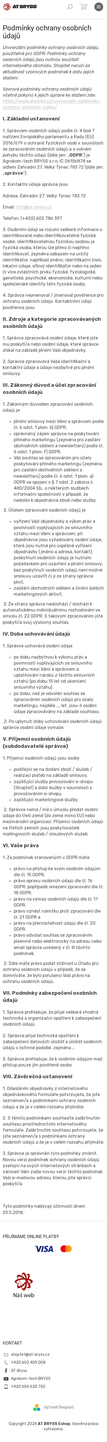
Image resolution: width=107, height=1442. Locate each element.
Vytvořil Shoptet (59, 1407)
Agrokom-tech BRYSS (30, 1378)
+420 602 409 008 (28, 1362)
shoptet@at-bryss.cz (30, 1354)
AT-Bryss (19, 1370)
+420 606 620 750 (28, 1386)
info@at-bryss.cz (34, 207)
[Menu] (98, 6)
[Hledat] (69, 6)
